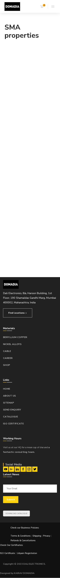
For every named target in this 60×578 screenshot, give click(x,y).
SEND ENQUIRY (12, 409)
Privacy (46, 535)
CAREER (8, 358)
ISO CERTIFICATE (13, 423)
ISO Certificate (8, 553)
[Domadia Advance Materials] (12, 6)
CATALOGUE (10, 416)
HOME (6, 388)
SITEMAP (8, 402)
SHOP (6, 365)
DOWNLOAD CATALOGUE (16, 513)
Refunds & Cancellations (23, 540)
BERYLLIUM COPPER (15, 337)
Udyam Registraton (27, 553)
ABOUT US (9, 395)
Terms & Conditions (20, 535)
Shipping (36, 535)
